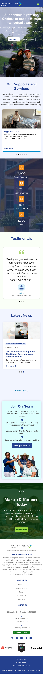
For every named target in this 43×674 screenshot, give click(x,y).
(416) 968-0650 (21, 618)
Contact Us (21, 596)
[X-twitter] (12, 638)
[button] (38, 3)
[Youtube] (30, 638)
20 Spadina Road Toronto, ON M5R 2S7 (21, 612)
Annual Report (21, 588)
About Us (21, 585)
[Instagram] (21, 638)
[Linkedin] (26, 638)
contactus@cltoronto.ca (22, 628)
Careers (21, 592)
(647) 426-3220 (22, 621)
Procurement (21, 599)
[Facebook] (17, 638)
